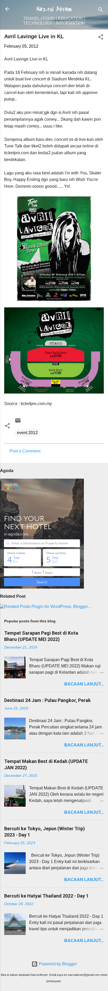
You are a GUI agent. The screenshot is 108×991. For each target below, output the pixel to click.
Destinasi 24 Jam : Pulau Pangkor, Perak (47, 700)
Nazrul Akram (54, 9)
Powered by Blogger (57, 964)
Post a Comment (24, 451)
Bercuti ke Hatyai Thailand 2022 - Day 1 (46, 896)
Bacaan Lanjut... (84, 684)
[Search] (101, 11)
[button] (101, 38)
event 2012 (27, 432)
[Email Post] (18, 422)
